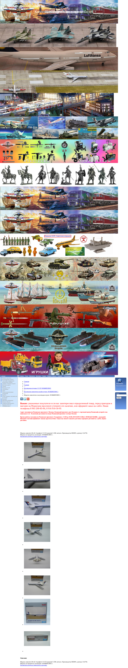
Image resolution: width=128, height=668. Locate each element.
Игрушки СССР (6, 388)
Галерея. (60, 376)
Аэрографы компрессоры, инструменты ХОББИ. (8, 381)
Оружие (4, 386)
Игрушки (4, 399)
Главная (26, 381)
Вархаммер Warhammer (7, 400)
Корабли (4, 395)
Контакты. (32, 376)
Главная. (21, 376)
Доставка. (38, 376)
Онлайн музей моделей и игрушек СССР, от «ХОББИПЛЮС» (8, 405)
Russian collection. (6, 402)
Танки (3, 390)
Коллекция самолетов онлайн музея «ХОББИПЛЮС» (41, 391)
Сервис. (44, 376)
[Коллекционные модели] (59, 233)
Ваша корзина (119, 383)
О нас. (26, 376)
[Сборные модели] (59, 139)
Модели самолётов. (6, 378)
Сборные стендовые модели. (9, 383)
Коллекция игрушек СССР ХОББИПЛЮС (37, 388)
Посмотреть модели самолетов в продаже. (33, 436)
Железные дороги (6, 385)
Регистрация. (67, 376)
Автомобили (5, 389)
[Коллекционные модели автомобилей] (59, 209)
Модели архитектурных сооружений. (7, 392)
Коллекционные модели (7, 379)
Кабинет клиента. (52, 376)
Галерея (26, 385)
